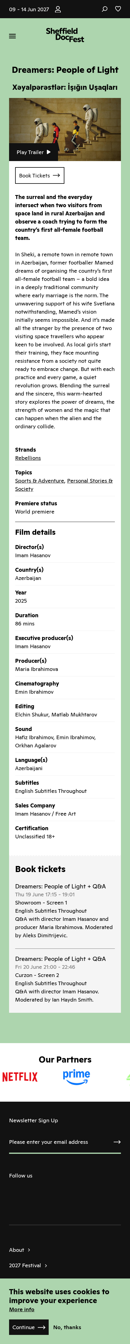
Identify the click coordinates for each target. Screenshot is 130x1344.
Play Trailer (30, 152)
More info (21, 1309)
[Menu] (12, 36)
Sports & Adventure (39, 480)
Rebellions (28, 457)
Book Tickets (34, 175)
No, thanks (67, 1327)
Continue (23, 1327)
